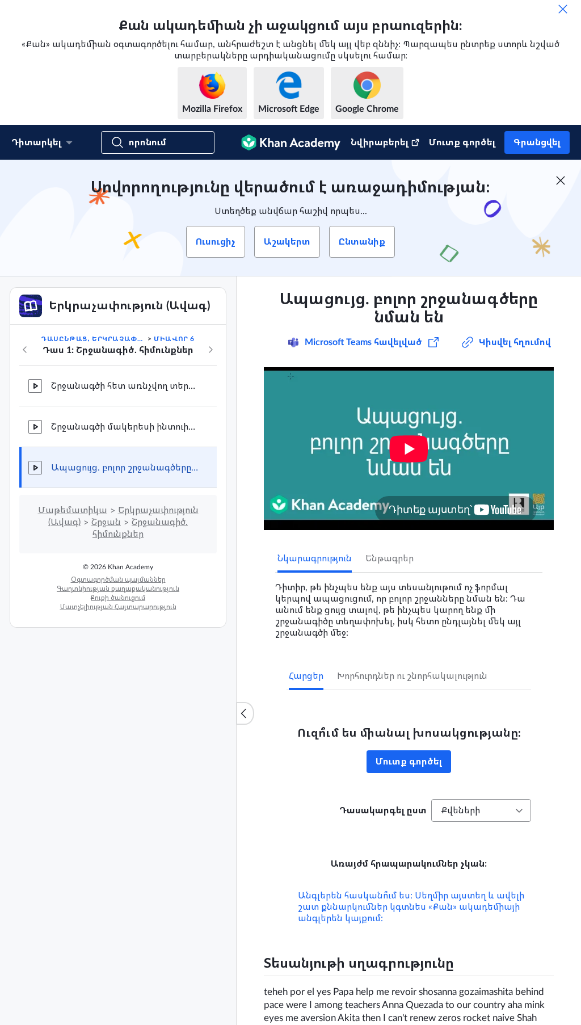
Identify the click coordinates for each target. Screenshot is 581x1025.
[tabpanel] (408, 605)
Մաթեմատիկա (72, 510)
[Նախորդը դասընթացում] (25, 349)
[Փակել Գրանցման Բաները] (560, 180)
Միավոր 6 (174, 338)
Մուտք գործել (462, 142)
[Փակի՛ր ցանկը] (245, 713)
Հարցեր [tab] (306, 675)
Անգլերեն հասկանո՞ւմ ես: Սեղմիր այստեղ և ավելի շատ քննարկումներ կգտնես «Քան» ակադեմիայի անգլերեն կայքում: (411, 907)
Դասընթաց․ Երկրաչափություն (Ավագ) (93, 338)
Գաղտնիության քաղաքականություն (118, 588)
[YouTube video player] (409, 448)
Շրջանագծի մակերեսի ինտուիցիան (125, 426)
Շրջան (106, 522)
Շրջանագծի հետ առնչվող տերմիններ (125, 385)
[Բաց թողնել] (563, 9)
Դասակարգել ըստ (383, 810)
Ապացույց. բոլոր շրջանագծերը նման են (125, 467)
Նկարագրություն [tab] (314, 558)
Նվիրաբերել (380, 142)
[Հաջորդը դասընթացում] (210, 349)
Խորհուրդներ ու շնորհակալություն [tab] (412, 675)
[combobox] (481, 810)
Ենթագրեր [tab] (389, 558)
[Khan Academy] (290, 142)
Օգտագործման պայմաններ (118, 579)
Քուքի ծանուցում (118, 597)
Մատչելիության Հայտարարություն (118, 606)
